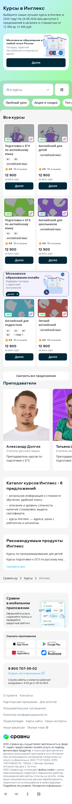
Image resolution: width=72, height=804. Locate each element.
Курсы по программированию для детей (34, 554)
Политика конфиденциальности (25, 715)
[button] (36, 56)
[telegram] (5, 794)
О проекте (10, 695)
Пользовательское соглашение (24, 708)
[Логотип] (36, 736)
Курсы (28, 578)
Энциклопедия (13, 721)
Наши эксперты (56, 721)
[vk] (16, 794)
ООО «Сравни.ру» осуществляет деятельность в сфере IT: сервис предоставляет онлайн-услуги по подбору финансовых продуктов (35, 747)
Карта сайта (34, 721)
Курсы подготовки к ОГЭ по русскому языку (36, 559)
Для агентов (48, 702)
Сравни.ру (10, 578)
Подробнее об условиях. (17, 785)
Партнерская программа (20, 702)
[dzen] (39, 794)
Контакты (26, 695)
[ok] (28, 794)
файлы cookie (46, 769)
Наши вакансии (14, 727)
